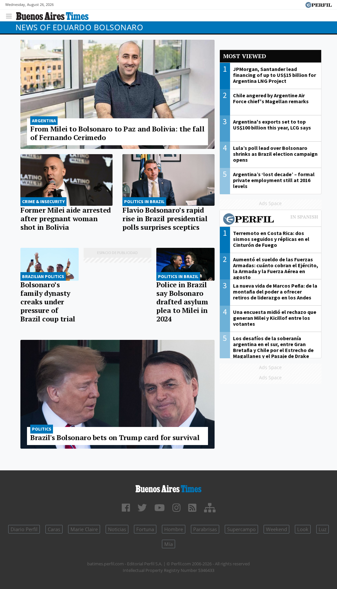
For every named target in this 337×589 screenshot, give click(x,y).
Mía (168, 544)
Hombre (173, 529)
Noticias (117, 529)
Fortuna (145, 529)
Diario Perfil (24, 529)
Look (302, 529)
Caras (54, 529)
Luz (322, 529)
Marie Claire (84, 529)
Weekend (276, 529)
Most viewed (244, 56)
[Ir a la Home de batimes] (168, 487)
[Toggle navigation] (10, 15)
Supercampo (241, 529)
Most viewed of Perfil (270, 220)
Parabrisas (205, 529)
